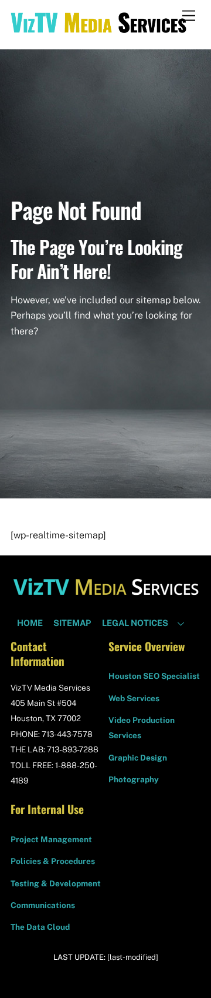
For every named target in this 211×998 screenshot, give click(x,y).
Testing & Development (56, 883)
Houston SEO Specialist (154, 676)
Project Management (51, 839)
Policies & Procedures (53, 861)
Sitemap (72, 623)
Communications (43, 905)
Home (30, 623)
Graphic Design (137, 757)
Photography (133, 779)
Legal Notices (135, 623)
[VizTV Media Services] (98, 27)
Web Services (133, 698)
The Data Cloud (40, 927)
